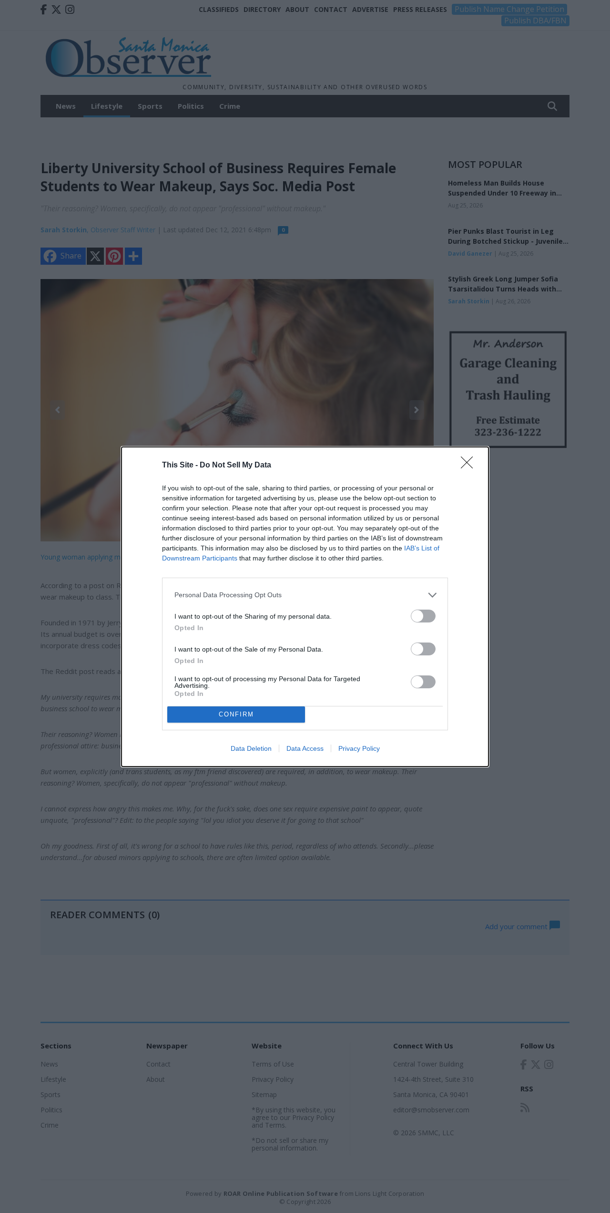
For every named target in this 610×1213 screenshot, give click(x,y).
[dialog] (305, 607)
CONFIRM (236, 714)
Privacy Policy (359, 748)
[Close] (470, 465)
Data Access (305, 748)
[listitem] (305, 595)
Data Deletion (251, 748)
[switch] (423, 616)
